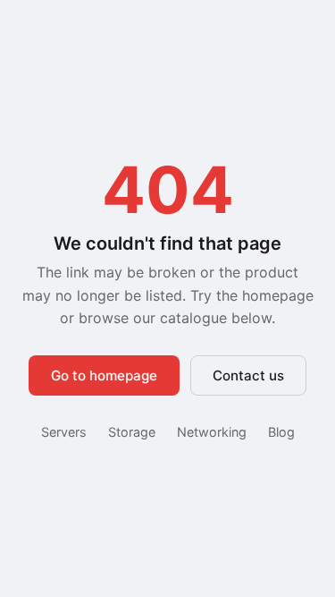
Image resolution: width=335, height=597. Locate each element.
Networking (212, 431)
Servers (64, 431)
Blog (281, 431)
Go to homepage (104, 375)
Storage (131, 431)
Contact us (248, 375)
